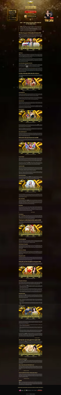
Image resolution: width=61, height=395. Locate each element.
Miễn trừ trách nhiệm (36, 387)
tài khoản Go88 (37, 337)
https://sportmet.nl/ (27, 324)
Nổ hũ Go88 (33, 212)
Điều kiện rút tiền (26, 370)
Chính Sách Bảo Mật (24, 387)
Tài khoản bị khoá (26, 378)
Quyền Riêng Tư (41, 387)
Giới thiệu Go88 (20, 387)
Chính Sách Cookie (30, 387)
